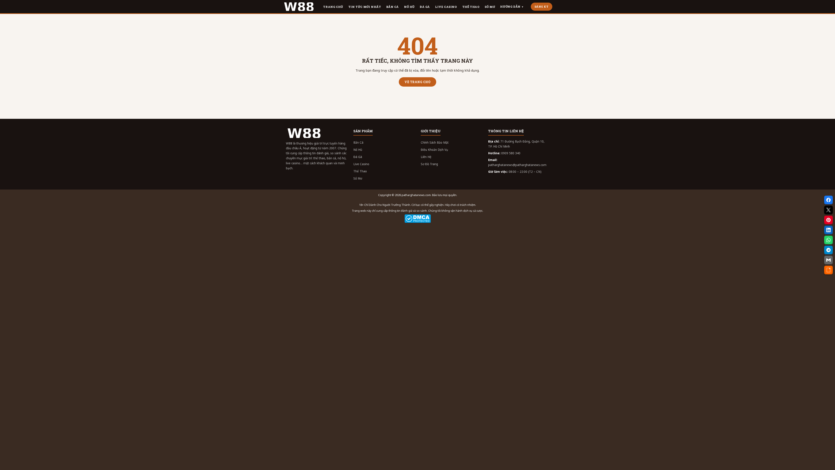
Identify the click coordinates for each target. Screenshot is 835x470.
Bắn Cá (358, 142)
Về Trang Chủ (417, 82)
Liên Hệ (426, 157)
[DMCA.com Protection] (417, 218)
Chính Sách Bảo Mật (435, 142)
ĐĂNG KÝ (542, 6)
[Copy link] (828, 270)
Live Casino (361, 164)
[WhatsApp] (828, 240)
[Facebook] (828, 200)
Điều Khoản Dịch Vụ (434, 150)
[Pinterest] (828, 220)
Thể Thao (360, 171)
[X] (828, 210)
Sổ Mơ (357, 178)
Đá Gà (357, 157)
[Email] (828, 260)
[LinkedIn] (828, 230)
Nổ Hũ (357, 150)
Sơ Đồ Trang (429, 164)
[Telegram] (828, 250)
